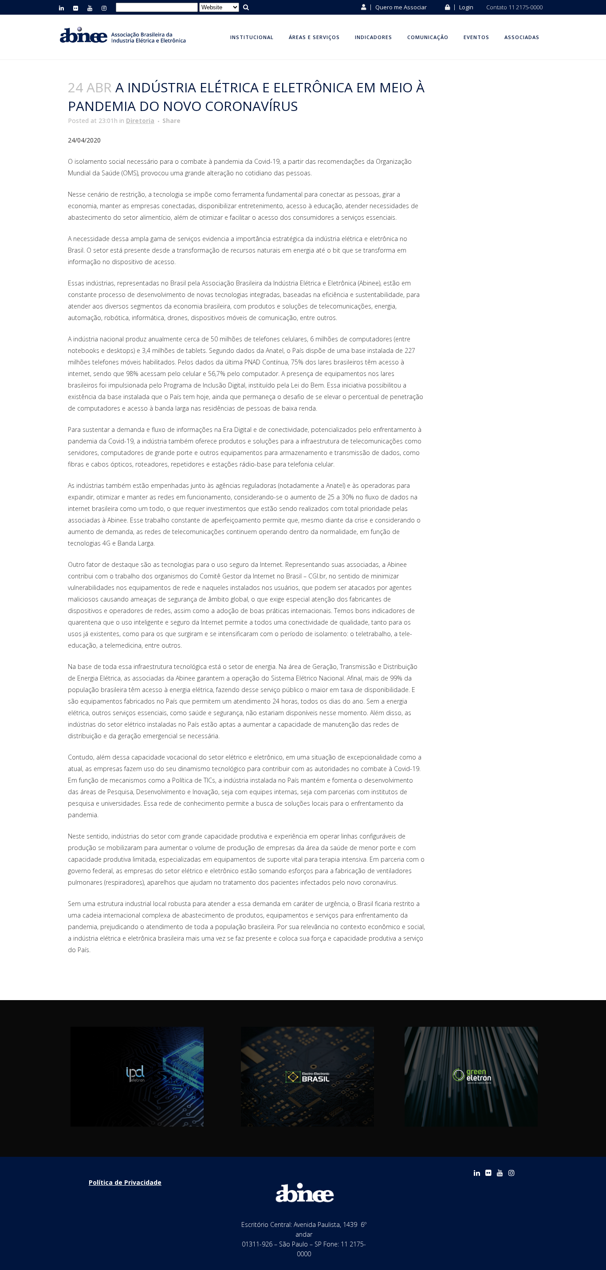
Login (465, 7)
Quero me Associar (400, 7)
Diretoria (140, 120)
